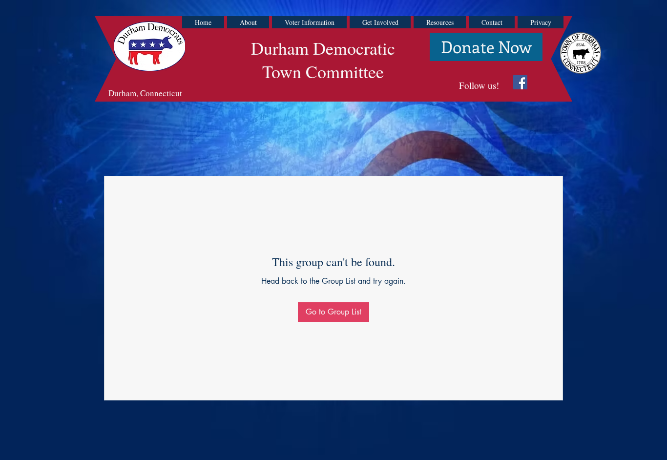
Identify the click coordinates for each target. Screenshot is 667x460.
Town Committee (323, 71)
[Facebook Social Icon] (520, 82)
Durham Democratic (323, 48)
